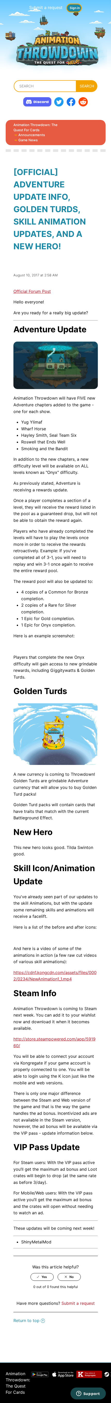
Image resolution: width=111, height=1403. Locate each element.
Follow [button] (55, 261)
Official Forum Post (32, 291)
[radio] (42, 1277)
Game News (28, 140)
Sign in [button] (75, 8)
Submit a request (45, 7)
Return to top (26, 1320)
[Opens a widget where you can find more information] (88, 1394)
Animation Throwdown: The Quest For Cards (35, 127)
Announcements (31, 135)
